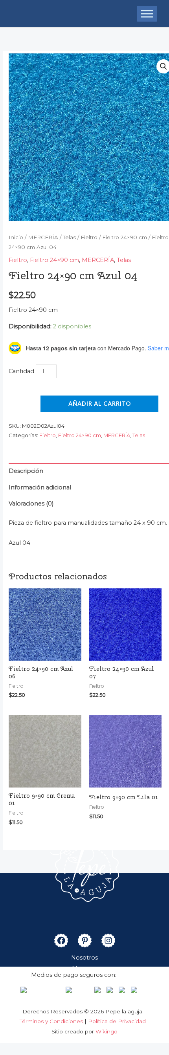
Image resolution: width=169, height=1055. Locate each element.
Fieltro (89, 237)
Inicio (16, 237)
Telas (69, 237)
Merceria (84, 968)
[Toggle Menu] (147, 13)
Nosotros (84, 957)
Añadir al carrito (99, 403)
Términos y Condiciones (52, 1021)
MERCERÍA (43, 237)
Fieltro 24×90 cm (124, 237)
